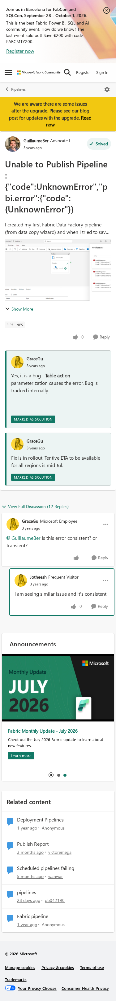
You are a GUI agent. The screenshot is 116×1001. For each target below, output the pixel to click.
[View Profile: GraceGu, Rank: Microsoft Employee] (12, 524)
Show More (22, 309)
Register (83, 72)
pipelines (26, 892)
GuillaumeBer (36, 140)
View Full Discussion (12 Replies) (38, 506)
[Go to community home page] (39, 73)
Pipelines (18, 89)
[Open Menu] (107, 89)
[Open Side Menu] (8, 72)
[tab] (58, 775)
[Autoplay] (51, 775)
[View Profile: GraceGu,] (17, 362)
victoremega (59, 852)
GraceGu (35, 359)
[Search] (67, 72)
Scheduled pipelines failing (45, 868)
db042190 (55, 900)
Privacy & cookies (57, 967)
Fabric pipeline (32, 916)
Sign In (102, 72)
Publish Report (33, 844)
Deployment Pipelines (40, 820)
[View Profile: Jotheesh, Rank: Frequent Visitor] (21, 580)
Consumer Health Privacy (85, 988)
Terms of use (92, 967)
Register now (20, 51)
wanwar (55, 876)
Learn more (21, 755)
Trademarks (16, 979)
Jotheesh (38, 577)
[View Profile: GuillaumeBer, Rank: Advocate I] (12, 144)
